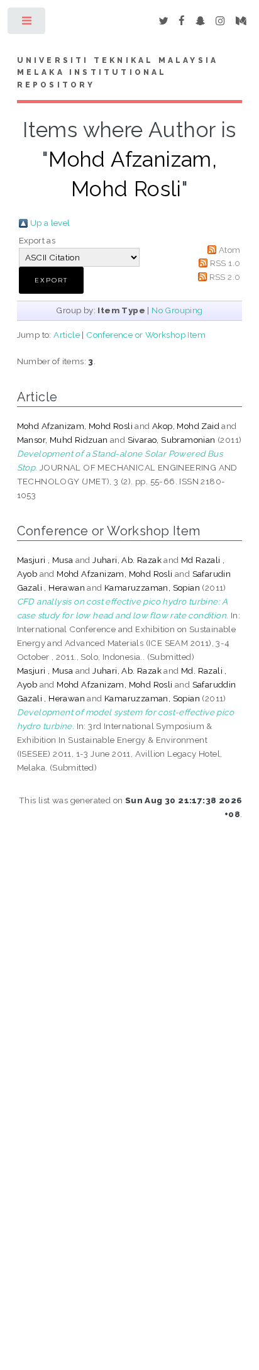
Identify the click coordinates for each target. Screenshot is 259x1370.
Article (66, 335)
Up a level (50, 223)
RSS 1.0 (225, 263)
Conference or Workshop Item (146, 335)
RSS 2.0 (225, 277)
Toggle (27, 23)
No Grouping (177, 310)
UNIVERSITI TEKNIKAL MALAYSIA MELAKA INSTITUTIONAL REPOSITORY (118, 73)
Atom (230, 250)
